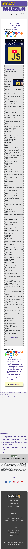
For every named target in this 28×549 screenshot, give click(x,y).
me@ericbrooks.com (14, 503)
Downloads (7, 520)
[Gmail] (8, 36)
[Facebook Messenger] (11, 36)
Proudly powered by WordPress (8, 452)
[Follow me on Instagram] (17, 482)
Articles (7, 518)
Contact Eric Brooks (14, 534)
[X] (8, 33)
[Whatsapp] (6, 36)
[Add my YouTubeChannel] (22, 482)
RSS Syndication (14, 535)
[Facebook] (6, 33)
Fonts (21, 518)
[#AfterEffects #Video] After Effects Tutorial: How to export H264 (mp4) (15, 366)
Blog (20, 517)
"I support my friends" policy (14, 532)
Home (8, 517)
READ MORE (14, 337)
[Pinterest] (16, 33)
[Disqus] (14, 415)
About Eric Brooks (14, 517)
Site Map (18, 530)
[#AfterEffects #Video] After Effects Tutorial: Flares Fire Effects (14, 371)
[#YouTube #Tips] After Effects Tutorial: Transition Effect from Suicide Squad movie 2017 (14, 447)
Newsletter (20, 520)
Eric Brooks (15, 29)
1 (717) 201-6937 (14, 500)
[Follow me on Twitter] (10, 482)
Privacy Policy (11, 530)
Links (12, 520)
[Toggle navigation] (18, 3)
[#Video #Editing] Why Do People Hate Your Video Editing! (14, 361)
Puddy (12, 465)
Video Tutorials (15, 384)
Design (17, 518)
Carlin (16, 520)
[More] (16, 36)
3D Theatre (12, 518)
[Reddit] (11, 33)
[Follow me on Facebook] (6, 482)
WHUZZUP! (14, 9)
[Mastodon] (19, 33)
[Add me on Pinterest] (14, 482)
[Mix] (21, 33)
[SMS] (14, 36)
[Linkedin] (14, 33)
